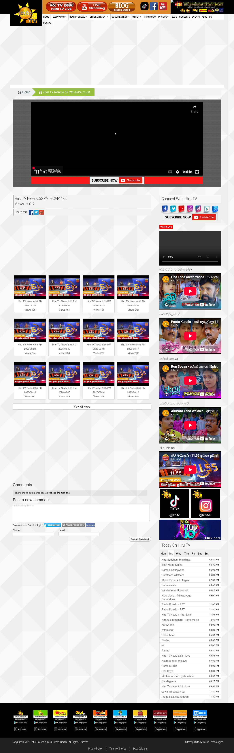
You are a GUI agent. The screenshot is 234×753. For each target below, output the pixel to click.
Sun (207, 553)
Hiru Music (150, 16)
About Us (207, 16)
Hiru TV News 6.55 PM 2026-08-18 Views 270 (99, 349)
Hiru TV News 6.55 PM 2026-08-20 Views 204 (30, 349)
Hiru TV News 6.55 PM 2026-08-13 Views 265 (133, 392)
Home (46, 16)
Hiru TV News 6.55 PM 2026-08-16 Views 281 (30, 392)
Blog (174, 16)
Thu (186, 553)
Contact (48, 22)
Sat (200, 553)
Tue (171, 553)
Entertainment (98, 16)
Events (196, 16)
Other (135, 16)
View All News (82, 406)
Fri (193, 553)
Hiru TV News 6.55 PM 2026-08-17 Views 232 (133, 349)
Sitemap (189, 742)
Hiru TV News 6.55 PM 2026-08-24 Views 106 (30, 305)
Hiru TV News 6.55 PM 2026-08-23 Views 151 (64, 305)
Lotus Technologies (213, 742)
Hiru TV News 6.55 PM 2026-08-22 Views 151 (99, 305)
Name (16, 530)
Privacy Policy (95, 748)
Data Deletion (140, 748)
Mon (163, 553)
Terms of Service (118, 748)
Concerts (184, 16)
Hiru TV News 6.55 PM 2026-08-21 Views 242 (133, 305)
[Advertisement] (117, 57)
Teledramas (58, 16)
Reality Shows (77, 16)
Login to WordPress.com (73, 525)
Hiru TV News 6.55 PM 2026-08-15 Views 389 (64, 392)
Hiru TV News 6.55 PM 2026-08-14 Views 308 (99, 392)
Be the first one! (61, 492)
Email (61, 530)
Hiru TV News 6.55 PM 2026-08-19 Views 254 (64, 349)
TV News (162, 16)
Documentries (119, 16)
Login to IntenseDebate (52, 525)
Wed (178, 553)
